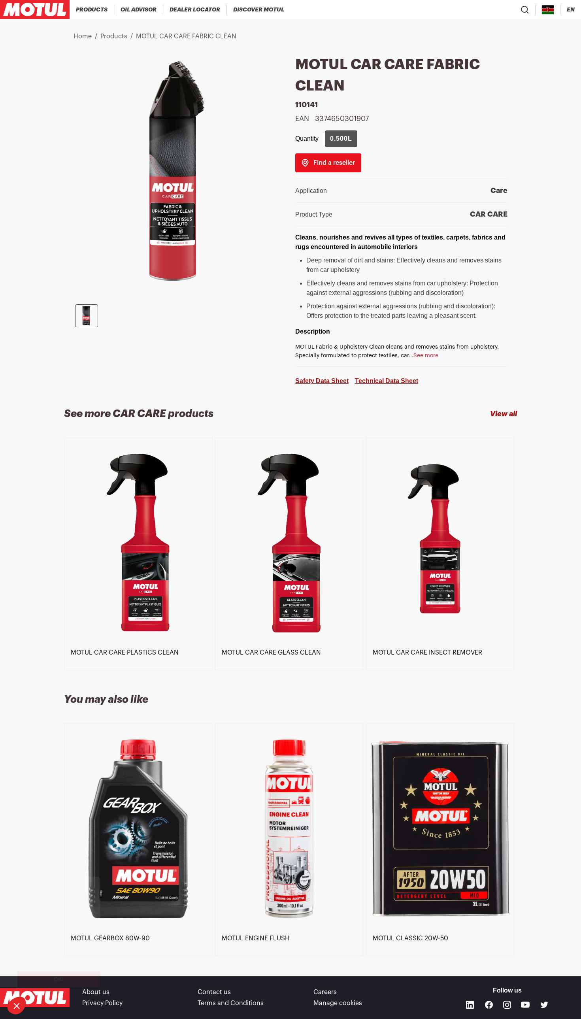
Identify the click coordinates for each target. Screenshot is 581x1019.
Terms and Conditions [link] (231, 1003)
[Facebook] (489, 1005)
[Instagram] (507, 1005)
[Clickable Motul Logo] (35, 9)
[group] (341, 138)
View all (503, 413)
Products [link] (113, 36)
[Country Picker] (548, 9)
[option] (139, 551)
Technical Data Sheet (386, 380)
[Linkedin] (470, 1005)
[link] (328, 162)
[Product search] (525, 9)
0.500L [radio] (341, 138)
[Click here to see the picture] (86, 315)
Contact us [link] (214, 992)
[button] (16, 1005)
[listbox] (290, 556)
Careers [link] (325, 992)
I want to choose (49, 979)
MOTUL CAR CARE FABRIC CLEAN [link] (186, 36)
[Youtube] (525, 1005)
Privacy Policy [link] (102, 1003)
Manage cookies (337, 1003)
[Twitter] (544, 1005)
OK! (132, 979)
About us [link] (95, 992)
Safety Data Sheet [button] (322, 380)
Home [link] (83, 36)
